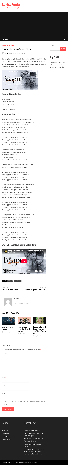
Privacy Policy (6, 440)
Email (4, 385)
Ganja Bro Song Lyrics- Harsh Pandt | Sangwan (24, 329)
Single (13, 46)
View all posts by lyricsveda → (22, 303)
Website (4, 393)
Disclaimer (5, 436)
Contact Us (5, 433)
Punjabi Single (6, 46)
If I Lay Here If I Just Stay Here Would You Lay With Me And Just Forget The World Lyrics (33, 451)
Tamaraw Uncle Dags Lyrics (32, 430)
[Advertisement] (34, 24)
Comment (5, 353)
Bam (35, 462)
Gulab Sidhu (17, 281)
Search (52, 46)
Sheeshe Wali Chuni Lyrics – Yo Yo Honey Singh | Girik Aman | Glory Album (57, 65)
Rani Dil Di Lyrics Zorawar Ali (7, 328)
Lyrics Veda (11, 4)
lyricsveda (9, 53)
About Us (5, 430)
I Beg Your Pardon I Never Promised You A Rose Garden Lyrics (39, 330)
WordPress (28, 462)
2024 (9, 281)
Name (4, 378)
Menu (6, 39)
